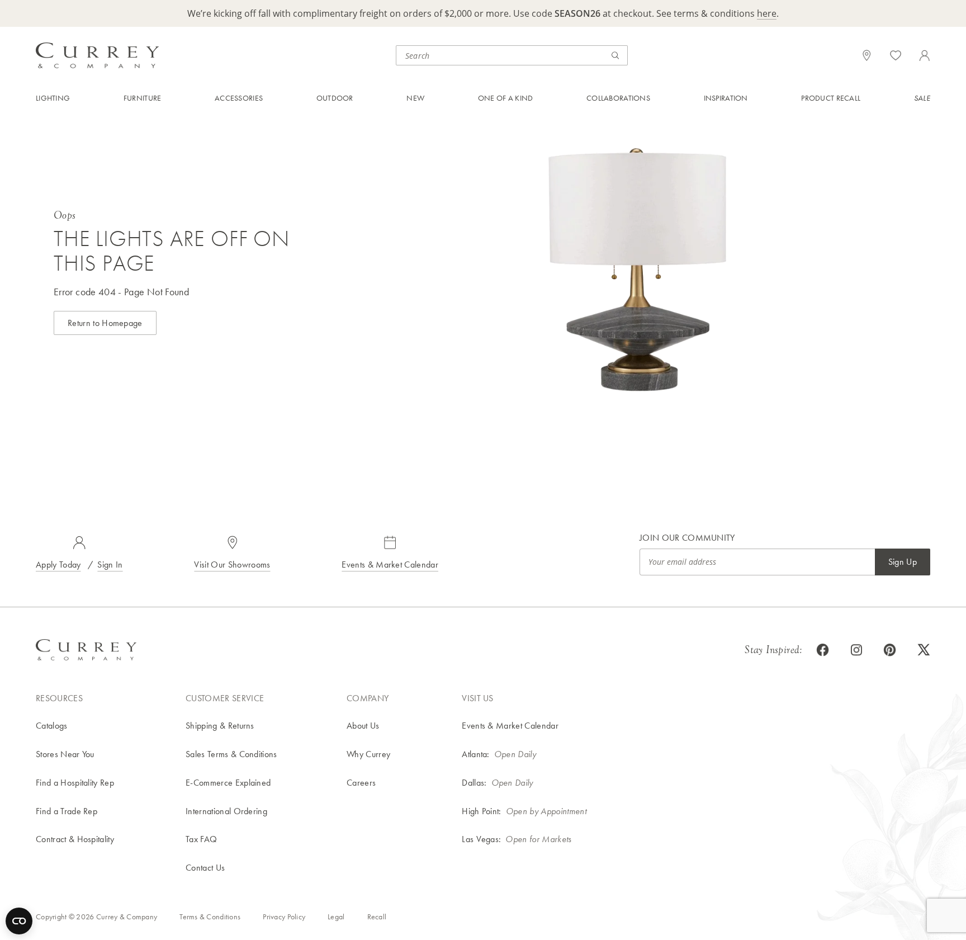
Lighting (53, 98)
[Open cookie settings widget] (19, 921)
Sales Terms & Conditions (231, 754)
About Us (363, 725)
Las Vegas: (481, 839)
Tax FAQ (201, 839)
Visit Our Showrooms (232, 564)
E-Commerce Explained (228, 782)
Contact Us (205, 867)
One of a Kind (505, 98)
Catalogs (52, 725)
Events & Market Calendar (390, 564)
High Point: (481, 811)
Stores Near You (65, 754)
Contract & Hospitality (75, 839)
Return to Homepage (105, 323)
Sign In (109, 564)
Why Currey (368, 754)
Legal (336, 916)
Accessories (239, 98)
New (415, 98)
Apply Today (58, 564)
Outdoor (334, 98)
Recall (377, 916)
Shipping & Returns (220, 725)
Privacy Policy (284, 916)
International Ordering (226, 811)
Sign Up (902, 562)
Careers (361, 782)
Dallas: (474, 782)
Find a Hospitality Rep (75, 782)
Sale (922, 98)
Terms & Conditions (209, 916)
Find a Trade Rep (66, 811)
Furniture (143, 98)
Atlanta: (476, 754)
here (766, 13)
